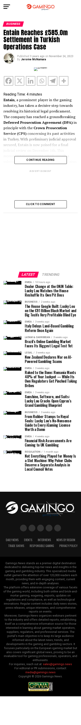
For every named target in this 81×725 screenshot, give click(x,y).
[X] (19, 81)
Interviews (44, 540)
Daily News (12, 540)
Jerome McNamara (33, 59)
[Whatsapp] (41, 81)
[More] (63, 81)
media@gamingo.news (40, 672)
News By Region (65, 540)
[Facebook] (8, 81)
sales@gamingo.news (57, 664)
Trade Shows (16, 546)
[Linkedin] (30, 81)
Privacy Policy (68, 546)
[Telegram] (52, 81)
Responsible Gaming (42, 546)
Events (28, 540)
